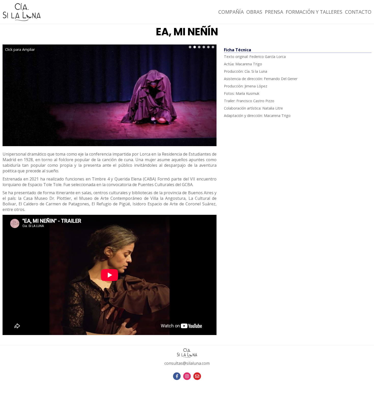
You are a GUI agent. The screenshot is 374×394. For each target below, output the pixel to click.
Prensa (274, 11)
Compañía (231, 11)
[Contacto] (197, 376)
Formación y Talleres (314, 11)
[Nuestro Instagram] (187, 376)
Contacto (358, 11)
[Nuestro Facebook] (177, 376)
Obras (254, 11)
